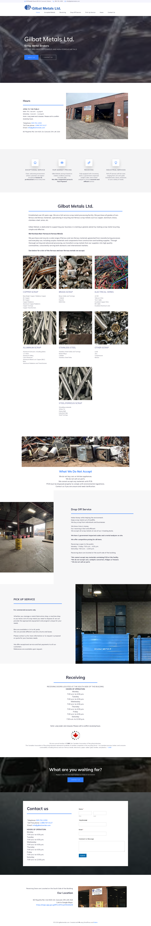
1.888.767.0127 (41, 125)
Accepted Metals (49, 12)
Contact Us (111, 12)
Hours (101, 12)
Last (95, 816)
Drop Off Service (75, 12)
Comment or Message (86, 839)
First (80, 816)
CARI (109, 747)
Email (81, 829)
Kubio (96, 922)
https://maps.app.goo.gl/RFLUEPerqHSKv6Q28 (54, 905)
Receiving (63, 12)
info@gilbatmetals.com (36, 128)
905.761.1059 (36, 123)
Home (38, 12)
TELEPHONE (83, 820)
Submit (82, 855)
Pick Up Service (90, 12)
